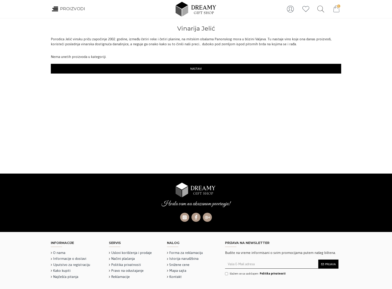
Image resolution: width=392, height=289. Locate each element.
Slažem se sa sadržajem (258, 273)
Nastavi (196, 68)
